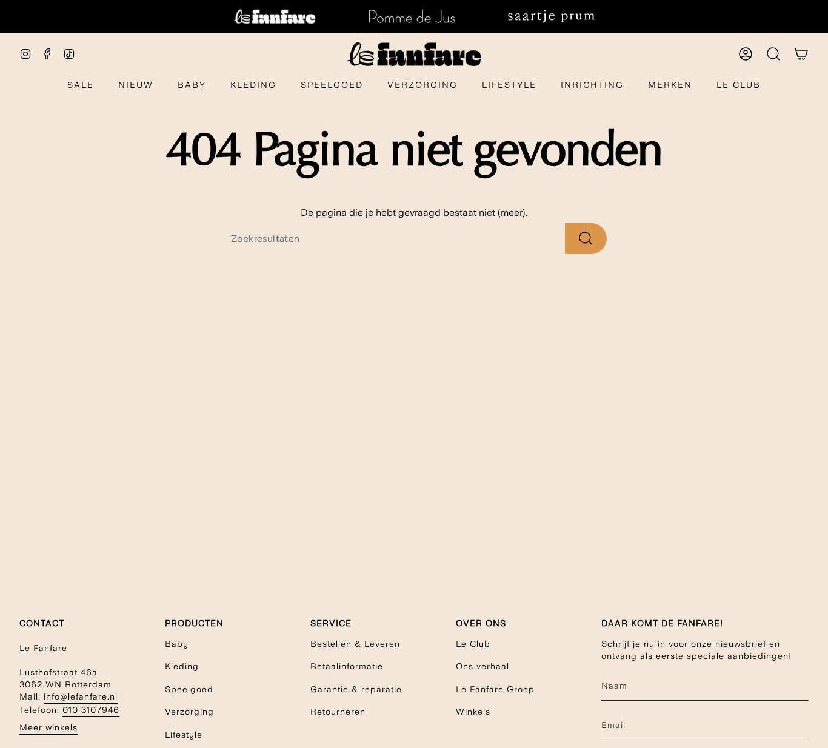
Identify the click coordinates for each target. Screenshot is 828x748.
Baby (177, 644)
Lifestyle (183, 735)
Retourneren (338, 711)
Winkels (473, 711)
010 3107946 (90, 710)
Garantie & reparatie (356, 689)
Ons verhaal (482, 666)
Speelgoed (189, 689)
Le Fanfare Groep (495, 689)
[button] (191, 86)
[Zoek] (586, 238)
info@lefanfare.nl (81, 696)
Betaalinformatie (346, 666)
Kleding (182, 666)
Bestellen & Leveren (355, 644)
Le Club (473, 644)
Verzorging (189, 711)
